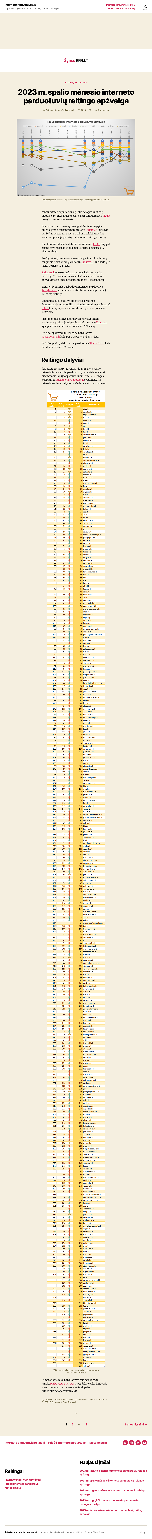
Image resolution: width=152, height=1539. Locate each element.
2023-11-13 (86, 110)
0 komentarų (103, 110)
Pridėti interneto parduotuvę (121, 8)
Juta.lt (45, 308)
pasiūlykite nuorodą (62, 1383)
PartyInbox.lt (49, 290)
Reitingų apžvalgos (76, 83)
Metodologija (98, 1442)
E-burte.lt (101, 322)
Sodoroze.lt (48, 272)
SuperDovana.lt (51, 336)
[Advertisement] (76, 31)
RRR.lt (96, 244)
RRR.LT (48, 1402)
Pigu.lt (106, 215)
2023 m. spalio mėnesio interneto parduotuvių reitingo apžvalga (76, 96)
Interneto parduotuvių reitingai (120, 5)
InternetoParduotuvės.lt (20, 4)
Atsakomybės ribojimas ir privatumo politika (61, 1532)
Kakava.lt (87, 262)
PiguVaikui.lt (96, 343)
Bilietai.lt (91, 230)
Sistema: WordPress (94, 1532)
